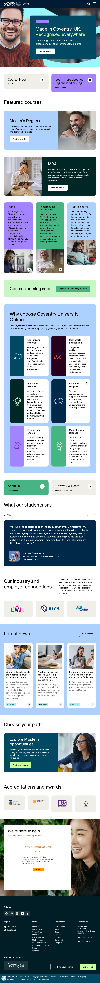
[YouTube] (11, 913)
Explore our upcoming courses (73, 288)
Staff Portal (11, 930)
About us (35, 926)
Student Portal (12, 927)
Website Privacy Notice (26, 979)
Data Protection (44, 979)
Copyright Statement (40, 977)
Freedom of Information (59, 977)
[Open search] (89, 3)
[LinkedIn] (22, 913)
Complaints (59, 943)
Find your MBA (58, 188)
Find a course (37, 929)
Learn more (87, 634)
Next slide (93, 514)
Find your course (20, 765)
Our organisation (61, 940)
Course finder (37, 932)
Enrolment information (40, 945)
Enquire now (45, 51)
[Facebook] (6, 913)
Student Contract (10, 977)
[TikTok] (27, 913)
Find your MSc (19, 139)
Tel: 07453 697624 (84, 941)
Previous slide (87, 514)
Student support (38, 940)
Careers (58, 934)
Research (35, 948)
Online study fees (38, 937)
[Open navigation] (94, 3)
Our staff (58, 937)
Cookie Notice (9, 979)
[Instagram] (17, 913)
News (57, 929)
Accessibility (24, 977)
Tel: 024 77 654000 (84, 937)
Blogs (57, 932)
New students (60, 926)
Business (35, 951)
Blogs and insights (39, 943)
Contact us (88, 967)
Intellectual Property (78, 977)
